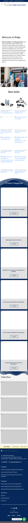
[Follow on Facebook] (11, 508)
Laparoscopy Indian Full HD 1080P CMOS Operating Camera (20, 172)
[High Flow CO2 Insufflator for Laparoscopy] (21, 122)
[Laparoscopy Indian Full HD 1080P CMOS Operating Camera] (21, 162)
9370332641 (11, 0)
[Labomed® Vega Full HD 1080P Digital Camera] (7, 162)
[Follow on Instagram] (13, 508)
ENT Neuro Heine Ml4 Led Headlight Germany (20, 112)
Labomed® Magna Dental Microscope (6, 152)
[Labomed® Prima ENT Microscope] (21, 142)
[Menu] (2, 4)
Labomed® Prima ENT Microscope (19, 152)
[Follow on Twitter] (14, 508)
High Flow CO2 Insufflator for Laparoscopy (20, 132)
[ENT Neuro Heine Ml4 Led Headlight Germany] (21, 103)
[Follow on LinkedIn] (16, 508)
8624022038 (6, 0)
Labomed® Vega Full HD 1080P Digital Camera (7, 171)
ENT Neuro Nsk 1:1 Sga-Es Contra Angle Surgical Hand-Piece (6, 132)
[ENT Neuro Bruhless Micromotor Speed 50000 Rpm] (7, 103)
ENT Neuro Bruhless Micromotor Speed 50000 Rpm (7, 112)
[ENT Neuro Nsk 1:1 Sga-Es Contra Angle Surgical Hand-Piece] (7, 122)
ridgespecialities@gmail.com (19, 0)
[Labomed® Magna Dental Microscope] (7, 142)
